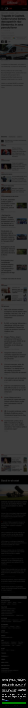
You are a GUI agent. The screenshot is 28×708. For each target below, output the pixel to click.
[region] (14, 690)
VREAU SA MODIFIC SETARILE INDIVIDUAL (14, 705)
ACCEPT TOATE (14, 703)
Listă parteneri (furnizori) (5, 700)
